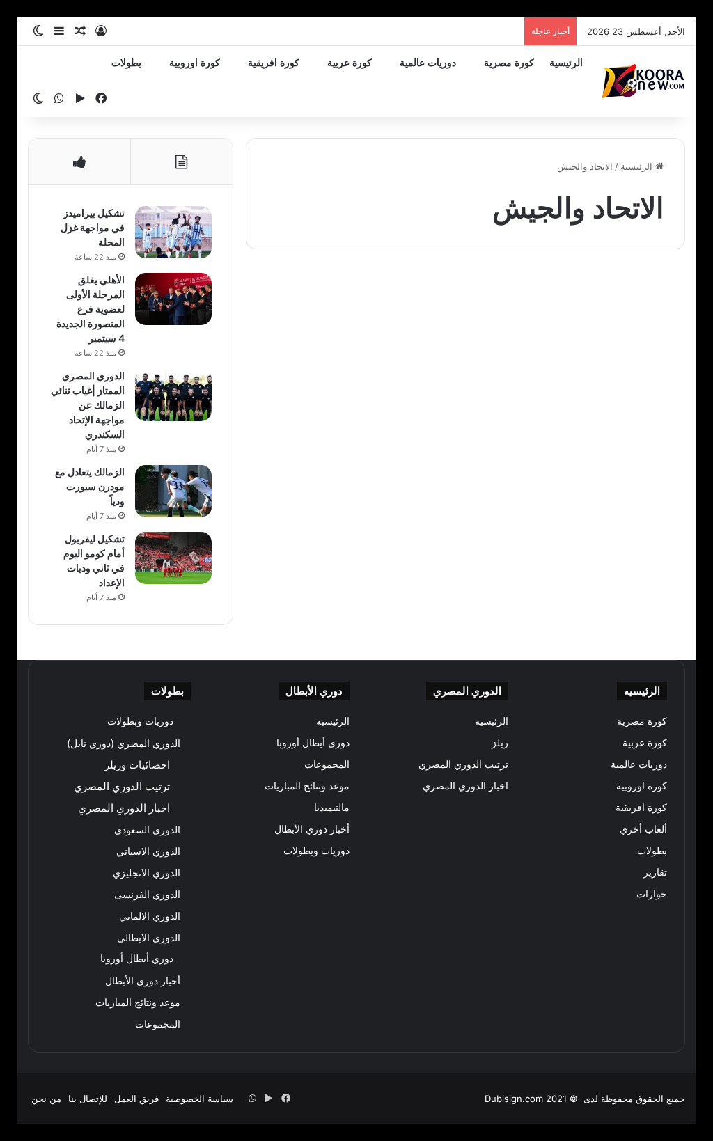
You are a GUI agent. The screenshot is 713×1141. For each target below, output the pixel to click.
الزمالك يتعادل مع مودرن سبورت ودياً (90, 486)
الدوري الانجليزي (146, 873)
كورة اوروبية (194, 63)
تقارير (655, 872)
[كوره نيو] (643, 81)
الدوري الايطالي (148, 937)
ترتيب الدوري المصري (463, 764)
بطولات (126, 63)
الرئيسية (566, 63)
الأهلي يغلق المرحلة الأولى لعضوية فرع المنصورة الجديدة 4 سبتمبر (90, 309)
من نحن (46, 1098)
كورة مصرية (509, 63)
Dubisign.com (514, 1098)
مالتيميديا (332, 807)
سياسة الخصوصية (199, 1098)
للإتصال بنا (87, 1098)
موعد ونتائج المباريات (307, 786)
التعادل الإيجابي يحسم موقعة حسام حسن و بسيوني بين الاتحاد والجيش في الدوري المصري (585, 368)
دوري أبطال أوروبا (313, 742)
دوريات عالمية (428, 63)
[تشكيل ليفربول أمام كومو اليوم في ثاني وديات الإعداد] (173, 558)
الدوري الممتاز (635, 293)
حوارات (651, 893)
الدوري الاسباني (148, 851)
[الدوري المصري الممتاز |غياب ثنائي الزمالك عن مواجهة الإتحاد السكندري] (173, 395)
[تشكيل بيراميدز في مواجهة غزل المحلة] (173, 232)
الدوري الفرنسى (147, 894)
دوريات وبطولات (316, 850)
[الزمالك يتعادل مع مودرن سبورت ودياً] (173, 491)
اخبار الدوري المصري (465, 786)
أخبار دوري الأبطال (312, 829)
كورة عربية (349, 63)
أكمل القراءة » (623, 536)
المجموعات (327, 764)
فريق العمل (136, 1098)
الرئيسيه (491, 721)
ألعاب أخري (643, 829)
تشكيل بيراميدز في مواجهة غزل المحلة (93, 227)
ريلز (500, 742)
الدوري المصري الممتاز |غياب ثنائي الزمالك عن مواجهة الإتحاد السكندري (88, 405)
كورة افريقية (273, 63)
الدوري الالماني (149, 916)
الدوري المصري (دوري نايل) (123, 743)
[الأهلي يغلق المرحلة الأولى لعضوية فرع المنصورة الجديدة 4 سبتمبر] (173, 299)
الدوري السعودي (147, 829)
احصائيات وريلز (137, 764)
